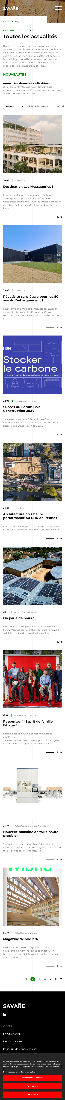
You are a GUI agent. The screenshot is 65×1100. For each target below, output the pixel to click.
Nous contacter (13, 1041)
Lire (59, 216)
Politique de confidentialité (20, 1049)
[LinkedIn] (4, 1014)
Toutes (10, 106)
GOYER (7, 1026)
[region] (32, 1076)
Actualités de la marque (35, 106)
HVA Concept (11, 1033)
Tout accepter (32, 1094)
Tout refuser (32, 1086)
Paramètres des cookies (32, 1078)
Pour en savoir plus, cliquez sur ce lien (19, 1072)
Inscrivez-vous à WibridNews (32, 83)
